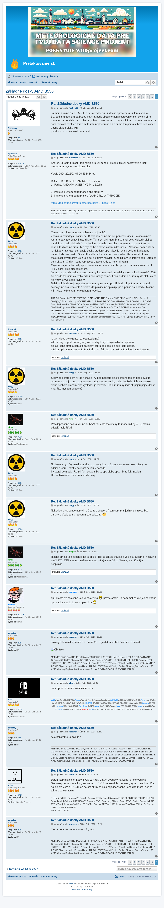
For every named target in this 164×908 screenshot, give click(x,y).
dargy (10, 241)
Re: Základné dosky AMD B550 (75, 104)
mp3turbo (12, 154)
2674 (20, 709)
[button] (130, 96)
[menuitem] (19, 76)
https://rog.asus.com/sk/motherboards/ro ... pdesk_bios (83, 202)
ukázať (65, 358)
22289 (21, 614)
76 (19, 138)
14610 (21, 163)
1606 (20, 251)
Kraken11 (12, 128)
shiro (10, 785)
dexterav (12, 604)
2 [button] (139, 97)
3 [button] (143, 97)
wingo (10, 427)
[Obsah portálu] (15, 64)
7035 (20, 437)
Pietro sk (12, 329)
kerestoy (12, 633)
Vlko (10, 699)
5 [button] (152, 97)
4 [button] (147, 97)
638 (19, 643)
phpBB (72, 884)
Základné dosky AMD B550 (30, 91)
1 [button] (134, 97)
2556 (20, 339)
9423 (20, 795)
